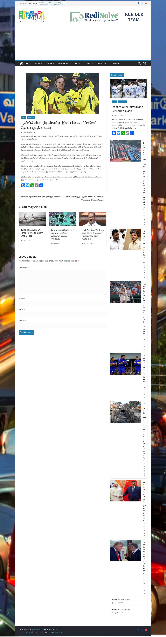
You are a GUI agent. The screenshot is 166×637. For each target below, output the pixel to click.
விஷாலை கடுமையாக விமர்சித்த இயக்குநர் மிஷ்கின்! (41, 196)
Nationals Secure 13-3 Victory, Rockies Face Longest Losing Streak (52, 4)
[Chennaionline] (21, 63)
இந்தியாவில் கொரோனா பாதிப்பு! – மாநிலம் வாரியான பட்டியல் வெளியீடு (62, 234)
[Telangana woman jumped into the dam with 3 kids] (32, 213)
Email (22, 309)
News (37, 63)
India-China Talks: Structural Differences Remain (144, 501)
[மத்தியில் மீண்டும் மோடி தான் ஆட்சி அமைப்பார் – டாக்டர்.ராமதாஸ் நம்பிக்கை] (92, 213)
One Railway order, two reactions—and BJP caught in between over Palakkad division (144, 176)
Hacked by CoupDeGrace (121, 600)
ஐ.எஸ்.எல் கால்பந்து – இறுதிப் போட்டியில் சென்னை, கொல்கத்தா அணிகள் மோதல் (85, 198)
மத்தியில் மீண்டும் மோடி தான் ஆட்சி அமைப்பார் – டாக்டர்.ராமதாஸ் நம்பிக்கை (93, 234)
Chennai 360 (63, 63)
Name (22, 298)
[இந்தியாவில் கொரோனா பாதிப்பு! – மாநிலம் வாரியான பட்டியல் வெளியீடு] (62, 213)
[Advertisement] (83, 43)
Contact (117, 63)
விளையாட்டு (31, 117)
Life (88, 63)
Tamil (23, 117)
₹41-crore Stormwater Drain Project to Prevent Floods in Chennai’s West (144, 431)
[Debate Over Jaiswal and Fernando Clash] (128, 88)
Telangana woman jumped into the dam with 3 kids (32, 232)
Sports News (122, 102)
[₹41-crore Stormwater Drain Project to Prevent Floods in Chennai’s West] (125, 439)
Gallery (78, 63)
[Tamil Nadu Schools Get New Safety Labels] (125, 254)
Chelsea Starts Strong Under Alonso (144, 369)
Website (22, 320)
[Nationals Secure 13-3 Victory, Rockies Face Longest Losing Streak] (125, 316)
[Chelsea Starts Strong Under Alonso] (125, 376)
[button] (30, 63)
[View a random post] (144, 63)
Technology (102, 63)
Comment (24, 267)
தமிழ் (27, 63)
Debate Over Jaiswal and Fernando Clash (127, 109)
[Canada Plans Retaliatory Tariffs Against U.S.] (125, 568)
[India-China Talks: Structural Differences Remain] (125, 509)
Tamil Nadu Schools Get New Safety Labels (144, 246)
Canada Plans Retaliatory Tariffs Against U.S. (144, 560)
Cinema (49, 63)
